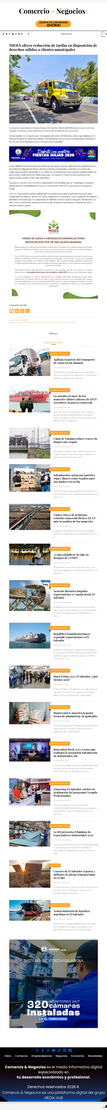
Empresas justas (70, 322)
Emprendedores (42, 1056)
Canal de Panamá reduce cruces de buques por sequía (75, 440)
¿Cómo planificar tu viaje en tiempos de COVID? (71, 556)
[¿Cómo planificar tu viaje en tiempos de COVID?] (29, 554)
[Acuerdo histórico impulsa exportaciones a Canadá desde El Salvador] (29, 595)
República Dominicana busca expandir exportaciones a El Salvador (72, 637)
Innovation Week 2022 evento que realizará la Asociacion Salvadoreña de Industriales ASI (75, 753)
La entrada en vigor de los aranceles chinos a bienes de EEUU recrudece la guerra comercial (75, 399)
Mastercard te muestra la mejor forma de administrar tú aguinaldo (75, 714)
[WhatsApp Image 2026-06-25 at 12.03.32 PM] (53, 153)
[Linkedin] (64, 1050)
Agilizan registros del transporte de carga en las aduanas (74, 361)
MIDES (38, 322)
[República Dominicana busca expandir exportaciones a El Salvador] (29, 635)
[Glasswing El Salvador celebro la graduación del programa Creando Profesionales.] (29, 791)
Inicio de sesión (103, 34)
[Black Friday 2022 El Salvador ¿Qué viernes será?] (29, 677)
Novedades (63, 549)
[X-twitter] (37, 1050)
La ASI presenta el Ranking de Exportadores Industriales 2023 (73, 833)
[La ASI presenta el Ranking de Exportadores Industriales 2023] (29, 833)
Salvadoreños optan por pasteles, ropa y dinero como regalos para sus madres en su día (74, 478)
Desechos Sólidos (30, 322)
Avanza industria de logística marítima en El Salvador (72, 912)
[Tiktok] (59, 1050)
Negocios (61, 1056)
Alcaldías (19, 322)
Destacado (63, 354)
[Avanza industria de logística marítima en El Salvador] (29, 910)
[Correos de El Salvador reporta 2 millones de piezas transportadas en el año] (29, 874)
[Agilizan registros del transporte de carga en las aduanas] (29, 362)
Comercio (60, 322)
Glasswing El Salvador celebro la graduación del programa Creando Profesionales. (75, 792)
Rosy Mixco (15, 320)
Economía (77, 1056)
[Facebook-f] (42, 1050)
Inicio (8, 1056)
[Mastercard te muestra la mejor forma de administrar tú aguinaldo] (29, 713)
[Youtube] (53, 1050)
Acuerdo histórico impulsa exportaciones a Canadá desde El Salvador (74, 594)
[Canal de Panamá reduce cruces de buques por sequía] (29, 443)
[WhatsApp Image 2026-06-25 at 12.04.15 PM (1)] (53, 983)
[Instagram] (48, 1050)
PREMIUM (66, 34)
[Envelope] (70, 1050)
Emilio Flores (66, 407)
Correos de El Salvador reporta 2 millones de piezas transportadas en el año (74, 874)
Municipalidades (48, 322)
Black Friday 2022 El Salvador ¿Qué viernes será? (76, 678)
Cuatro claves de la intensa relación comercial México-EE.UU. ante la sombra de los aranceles (75, 518)
